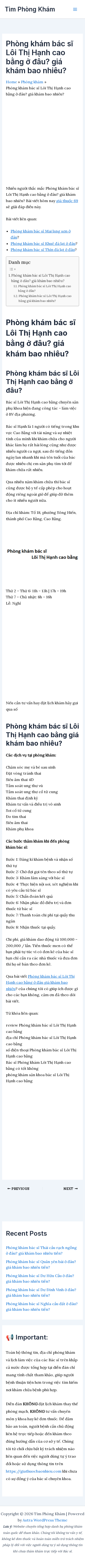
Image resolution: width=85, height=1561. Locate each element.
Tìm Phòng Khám (30, 9)
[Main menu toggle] (75, 9)
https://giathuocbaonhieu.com (33, 1471)
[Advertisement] (42, 143)
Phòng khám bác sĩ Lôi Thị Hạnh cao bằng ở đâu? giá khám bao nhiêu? (40, 278)
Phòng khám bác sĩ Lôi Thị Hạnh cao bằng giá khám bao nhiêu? (45, 298)
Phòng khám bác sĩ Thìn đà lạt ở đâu (43, 249)
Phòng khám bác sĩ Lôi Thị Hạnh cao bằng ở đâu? (44, 288)
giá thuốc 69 (67, 200)
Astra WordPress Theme (45, 1520)
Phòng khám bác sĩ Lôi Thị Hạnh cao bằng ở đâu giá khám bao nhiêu (40, 982)
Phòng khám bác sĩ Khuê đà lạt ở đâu (43, 243)
